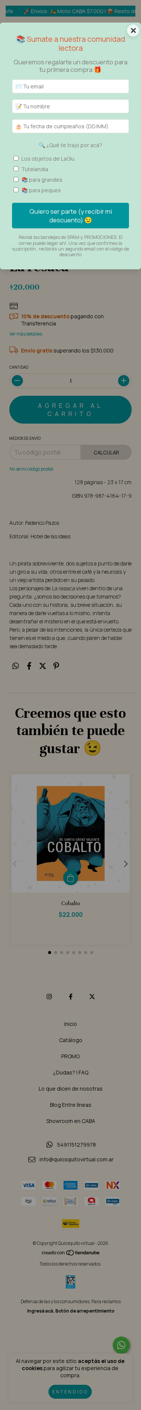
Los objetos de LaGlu (47, 158)
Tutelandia (34, 169)
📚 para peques (41, 190)
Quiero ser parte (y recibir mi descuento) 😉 (70, 215)
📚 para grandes (41, 179)
